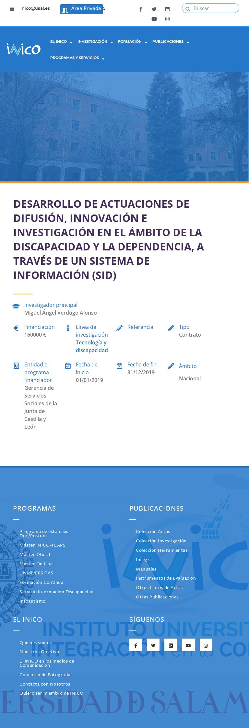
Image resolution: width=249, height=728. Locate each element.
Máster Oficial (34, 555)
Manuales (146, 569)
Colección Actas (153, 532)
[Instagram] (167, 18)
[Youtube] (154, 18)
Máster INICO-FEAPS (42, 545)
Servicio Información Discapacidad (56, 592)
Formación (130, 41)
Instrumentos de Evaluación (166, 578)
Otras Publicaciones (157, 597)
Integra (144, 560)
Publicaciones (168, 41)
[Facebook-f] (141, 8)
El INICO (58, 41)
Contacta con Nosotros (44, 684)
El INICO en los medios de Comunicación (46, 663)
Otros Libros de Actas (159, 588)
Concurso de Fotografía (44, 675)
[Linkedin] (167, 8)
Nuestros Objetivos (40, 652)
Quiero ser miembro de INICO (51, 693)
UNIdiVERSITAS (36, 573)
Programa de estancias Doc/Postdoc (43, 534)
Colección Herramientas (161, 550)
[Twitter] (154, 8)
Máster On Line (36, 564)
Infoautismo (32, 601)
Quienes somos (35, 643)
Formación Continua (41, 582)
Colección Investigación (161, 541)
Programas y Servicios (74, 57)
